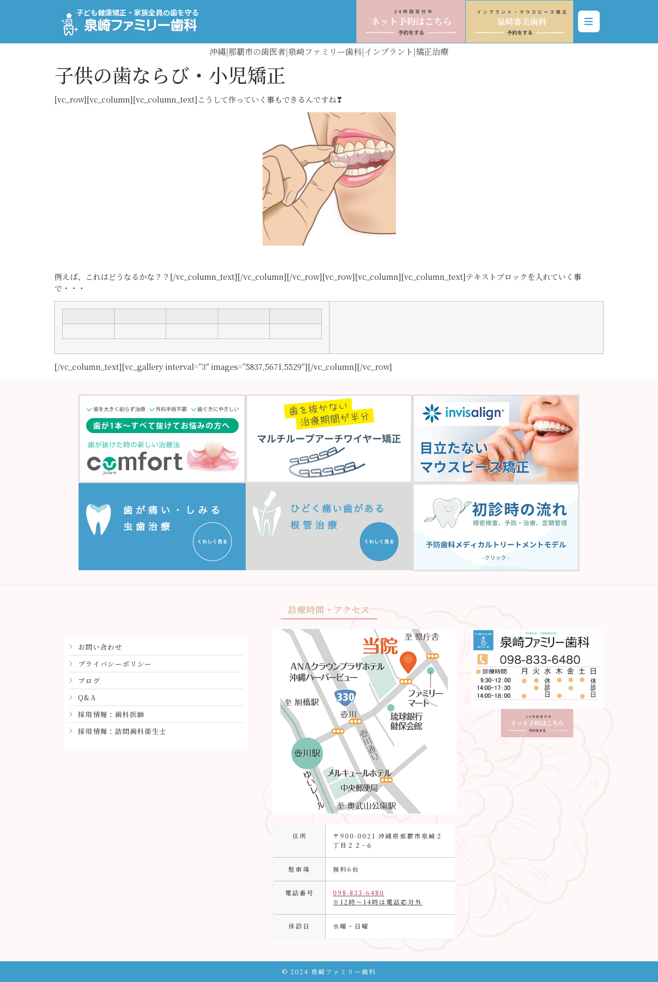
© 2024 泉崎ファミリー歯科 (329, 971)
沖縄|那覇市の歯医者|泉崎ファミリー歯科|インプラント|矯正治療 (329, 51)
